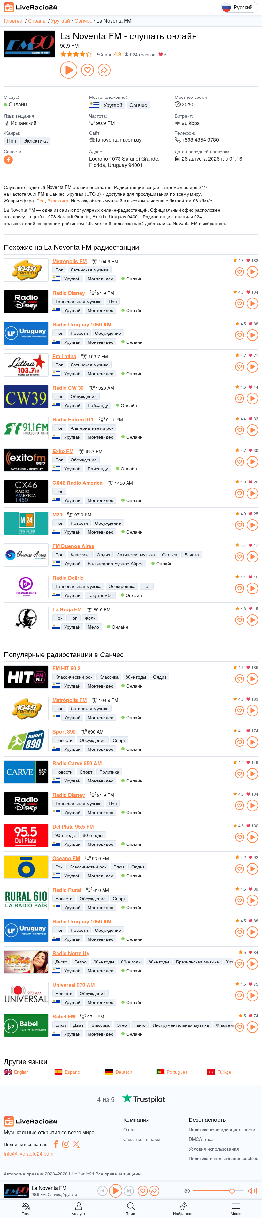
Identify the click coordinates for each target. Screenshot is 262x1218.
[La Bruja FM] (26, 618)
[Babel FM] (26, 1025)
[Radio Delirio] (26, 586)
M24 (57, 514)
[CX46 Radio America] (26, 491)
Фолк (90, 618)
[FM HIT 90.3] (26, 677)
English (21, 1072)
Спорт (119, 740)
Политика (109, 771)
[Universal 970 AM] (26, 993)
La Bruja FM (66, 609)
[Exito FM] (26, 460)
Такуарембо (100, 595)
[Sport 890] (26, 740)
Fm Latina (64, 356)
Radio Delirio (68, 578)
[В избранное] (87, 70)
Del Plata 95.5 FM (73, 826)
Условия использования (214, 1148)
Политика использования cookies (223, 1158)
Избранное (183, 1213)
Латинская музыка (90, 269)
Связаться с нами (141, 1139)
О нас (129, 1129)
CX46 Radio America (77, 483)
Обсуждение (108, 333)
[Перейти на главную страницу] (31, 7)
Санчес (138, 105)
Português (177, 1072)
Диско (61, 961)
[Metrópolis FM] (26, 270)
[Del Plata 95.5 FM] (26, 835)
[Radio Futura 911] (26, 428)
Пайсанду (98, 405)
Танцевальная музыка (78, 301)
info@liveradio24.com (28, 1153)
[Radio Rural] (26, 898)
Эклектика (35, 140)
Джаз (78, 1025)
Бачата (191, 554)
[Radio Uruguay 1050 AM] (26, 333)
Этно (122, 1025)
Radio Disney (68, 293)
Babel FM (63, 1016)
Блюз (118, 866)
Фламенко (226, 1025)
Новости (79, 333)
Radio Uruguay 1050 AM (81, 324)
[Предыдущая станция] (102, 1191)
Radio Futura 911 (73, 419)
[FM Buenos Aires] (26, 555)
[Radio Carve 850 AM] (26, 772)
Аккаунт (79, 1213)
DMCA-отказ (201, 1139)
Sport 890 (64, 732)
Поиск (131, 1213)
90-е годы (65, 835)
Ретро (80, 961)
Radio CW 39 (68, 388)
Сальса (169, 554)
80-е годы (136, 676)
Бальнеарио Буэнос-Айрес (115, 563)
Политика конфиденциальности (222, 1129)
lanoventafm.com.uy (119, 140)
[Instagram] (66, 1144)
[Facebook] (8, 159)
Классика (80, 554)
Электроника (122, 586)
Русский (243, 7)
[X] (76, 1144)
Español (73, 1072)
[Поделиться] (104, 70)
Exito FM (62, 451)
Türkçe (224, 1072)
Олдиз (103, 554)
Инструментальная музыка (181, 1025)
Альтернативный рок (92, 428)
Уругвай (113, 105)
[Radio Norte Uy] (26, 962)
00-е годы (131, 961)
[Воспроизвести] (68, 70)
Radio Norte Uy (70, 953)
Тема (26, 1213)
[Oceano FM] (26, 867)
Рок (58, 618)
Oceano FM (66, 858)
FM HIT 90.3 (66, 668)
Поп (11, 140)
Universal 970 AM (73, 985)
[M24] (26, 523)
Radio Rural (66, 890)
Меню (236, 1213)
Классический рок (73, 676)
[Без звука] (252, 1191)
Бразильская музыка (197, 961)
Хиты (231, 961)
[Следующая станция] (129, 1191)
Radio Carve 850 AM (77, 763)
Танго (140, 1025)
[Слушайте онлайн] (252, 272)
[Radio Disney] (26, 301)
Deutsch (124, 1072)
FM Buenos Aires (73, 546)
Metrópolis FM (69, 261)
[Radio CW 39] (26, 396)
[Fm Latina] (26, 365)
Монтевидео (100, 278)
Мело (93, 627)
